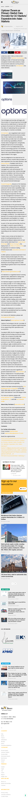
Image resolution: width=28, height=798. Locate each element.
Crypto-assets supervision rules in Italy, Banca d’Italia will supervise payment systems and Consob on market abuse (17, 595)
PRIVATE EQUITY (10, 30)
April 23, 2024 (12, 615)
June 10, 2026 (12, 678)
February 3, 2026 (13, 699)
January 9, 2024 (13, 623)
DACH (11, 6)
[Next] (15, 584)
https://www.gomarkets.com (11, 271)
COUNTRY (7, 6)
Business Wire (9, 26)
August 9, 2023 (19, 26)
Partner (14, 473)
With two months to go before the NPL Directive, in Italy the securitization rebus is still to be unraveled (17, 611)
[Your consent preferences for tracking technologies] (25, 795)
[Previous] (13, 584)
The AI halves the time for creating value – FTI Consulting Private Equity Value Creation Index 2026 (17, 675)
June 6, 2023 (17, 475)
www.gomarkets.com (7, 317)
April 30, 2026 (12, 689)
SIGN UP (24, 488)
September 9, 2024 (14, 605)
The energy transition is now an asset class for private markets (16, 667)
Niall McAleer (14, 431)
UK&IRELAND (17, 30)
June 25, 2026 (12, 670)
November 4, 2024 (13, 599)
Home (2, 6)
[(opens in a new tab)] (7, 638)
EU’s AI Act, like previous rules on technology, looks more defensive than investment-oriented (16, 620)
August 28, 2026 (6, 578)
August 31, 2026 (6, 521)
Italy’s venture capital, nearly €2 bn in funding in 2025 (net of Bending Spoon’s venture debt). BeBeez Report (17, 695)
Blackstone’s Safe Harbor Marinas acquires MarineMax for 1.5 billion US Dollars (12, 517)
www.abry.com (19, 404)
